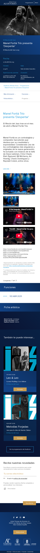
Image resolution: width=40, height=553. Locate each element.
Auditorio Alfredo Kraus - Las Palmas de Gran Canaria (10, 2)
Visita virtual (20, 532)
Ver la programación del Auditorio (20, 449)
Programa (25, 98)
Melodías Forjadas (17, 426)
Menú (36, 2)
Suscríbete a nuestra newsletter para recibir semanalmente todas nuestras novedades (17, 468)
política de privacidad (20, 478)
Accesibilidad (30, 551)
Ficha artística (9, 98)
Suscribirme (29, 503)
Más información (10, 94)
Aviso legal (9, 551)
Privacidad (24, 551)
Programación (29, 2)
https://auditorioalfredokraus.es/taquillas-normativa (18, 266)
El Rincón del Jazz (12, 384)
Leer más (6, 169)
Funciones (26, 94)
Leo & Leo (12, 378)
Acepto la (17, 478)
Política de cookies (16, 551)
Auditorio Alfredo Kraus (11, 86)
